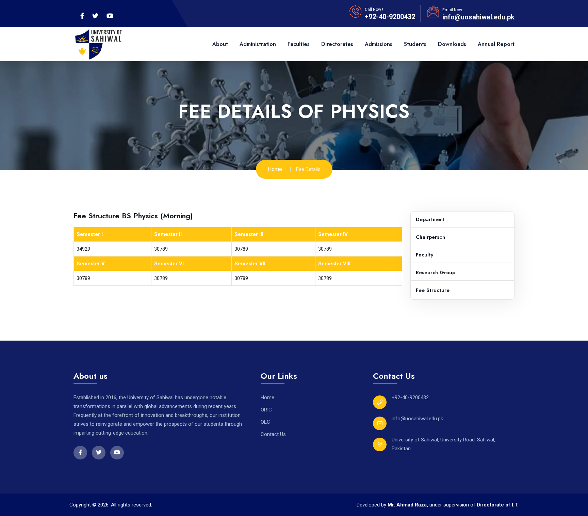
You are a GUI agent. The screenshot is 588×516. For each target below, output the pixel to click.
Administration (258, 44)
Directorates (337, 44)
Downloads (452, 44)
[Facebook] (82, 16)
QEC (265, 422)
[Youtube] (110, 16)
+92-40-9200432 (390, 17)
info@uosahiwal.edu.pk (478, 17)
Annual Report (496, 44)
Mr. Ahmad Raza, (408, 505)
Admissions (378, 44)
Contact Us (273, 434)
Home (275, 169)
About (220, 44)
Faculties (299, 44)
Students (415, 44)
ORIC (266, 410)
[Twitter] (95, 16)
